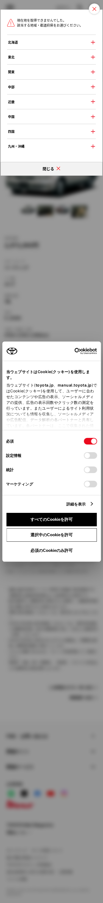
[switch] (90, 455)
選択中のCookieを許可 (51, 534)
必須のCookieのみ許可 (51, 550)
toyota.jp (44, 385)
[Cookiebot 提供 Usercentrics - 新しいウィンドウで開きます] (73, 351)
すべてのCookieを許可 (51, 519)
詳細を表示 (76, 504)
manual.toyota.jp (74, 385)
